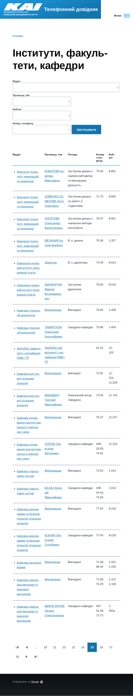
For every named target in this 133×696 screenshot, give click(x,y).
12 (66, 649)
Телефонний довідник (71, 9)
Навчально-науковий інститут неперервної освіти (28, 268)
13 (75, 649)
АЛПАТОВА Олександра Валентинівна (54, 223)
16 (103, 649)
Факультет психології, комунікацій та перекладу (28, 176)
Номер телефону (23, 123)
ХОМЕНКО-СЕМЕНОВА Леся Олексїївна (54, 201)
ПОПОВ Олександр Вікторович (53, 448)
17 (112, 649)
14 (84, 649)
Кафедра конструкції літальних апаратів (28, 378)
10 (47, 649)
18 (19, 658)
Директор (51, 262)
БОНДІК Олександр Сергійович (53, 540)
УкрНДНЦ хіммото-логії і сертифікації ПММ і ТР (29, 353)
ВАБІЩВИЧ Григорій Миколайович (53, 400)
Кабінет (17, 109)
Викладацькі (52, 562)
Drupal (35, 681)
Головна (18, 36)
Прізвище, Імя (21, 95)
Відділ (16, 81)
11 (56, 649)
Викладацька (53, 309)
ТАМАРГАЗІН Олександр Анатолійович (53, 332)
